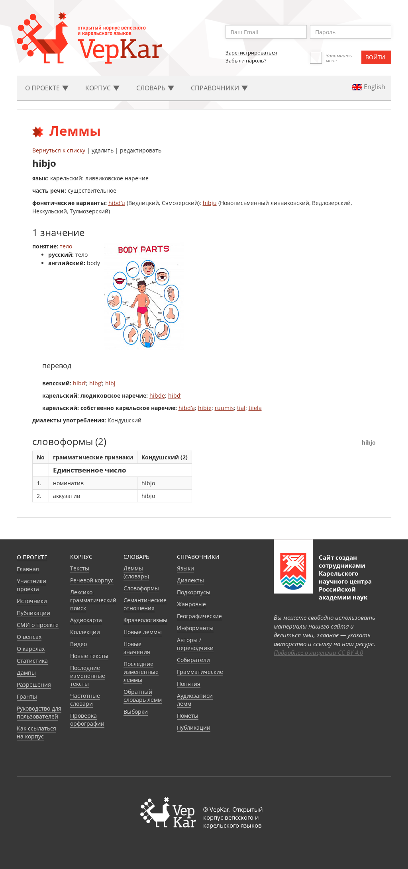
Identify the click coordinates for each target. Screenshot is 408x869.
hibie (205, 408)
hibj (110, 383)
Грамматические (200, 672)
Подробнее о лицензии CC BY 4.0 (318, 652)
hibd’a (186, 408)
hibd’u (116, 203)
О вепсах (29, 637)
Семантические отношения (145, 604)
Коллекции (85, 632)
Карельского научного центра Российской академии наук (345, 585)
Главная (28, 569)
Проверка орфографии (87, 719)
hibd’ (79, 383)
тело (66, 246)
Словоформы (141, 588)
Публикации (33, 613)
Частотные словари (85, 699)
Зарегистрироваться (251, 52)
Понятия (188, 683)
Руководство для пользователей (39, 712)
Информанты (195, 628)
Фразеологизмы (145, 620)
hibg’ (95, 383)
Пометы (187, 715)
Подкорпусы (193, 592)
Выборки (136, 711)
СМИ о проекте (38, 625)
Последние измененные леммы (141, 671)
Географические (199, 616)
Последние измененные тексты (87, 675)
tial (241, 408)
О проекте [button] (43, 88)
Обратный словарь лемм (143, 695)
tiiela (255, 408)
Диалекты (190, 580)
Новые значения (137, 648)
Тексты (79, 568)
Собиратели (193, 660)
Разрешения (34, 684)
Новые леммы (143, 632)
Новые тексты (89, 656)
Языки (185, 568)
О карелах (31, 648)
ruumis (224, 408)
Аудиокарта (86, 620)
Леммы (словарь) (136, 572)
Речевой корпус (92, 580)
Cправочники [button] (216, 88)
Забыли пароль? (246, 60)
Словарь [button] (151, 88)
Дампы (26, 672)
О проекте (32, 557)
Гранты (27, 696)
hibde (157, 395)
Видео (78, 644)
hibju (210, 203)
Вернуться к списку (58, 150)
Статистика (32, 660)
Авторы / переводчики (195, 644)
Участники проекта (31, 585)
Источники (32, 601)
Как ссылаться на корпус (36, 732)
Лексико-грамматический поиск (93, 600)
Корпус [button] (98, 88)
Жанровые (191, 604)
